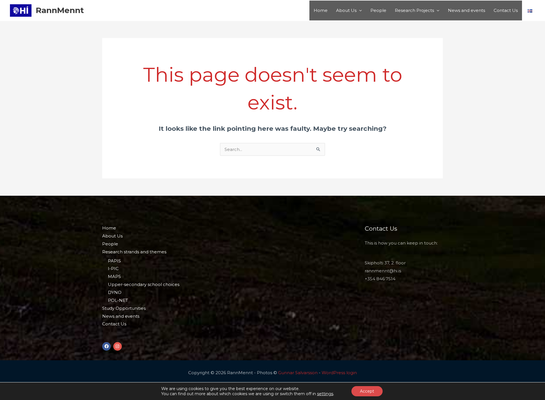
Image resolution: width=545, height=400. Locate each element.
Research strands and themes (134, 251)
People (378, 10)
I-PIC (113, 268)
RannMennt (60, 10)
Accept (367, 391)
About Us (346, 10)
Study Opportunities (124, 308)
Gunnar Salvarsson (298, 372)
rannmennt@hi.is (383, 270)
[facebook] (107, 346)
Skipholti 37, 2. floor (385, 263)
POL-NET (118, 300)
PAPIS (114, 261)
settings (325, 393)
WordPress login (339, 372)
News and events (466, 10)
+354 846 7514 (380, 278)
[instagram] (118, 346)
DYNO (114, 292)
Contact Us (506, 10)
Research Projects (414, 10)
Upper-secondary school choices (143, 284)
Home (321, 10)
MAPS (114, 276)
